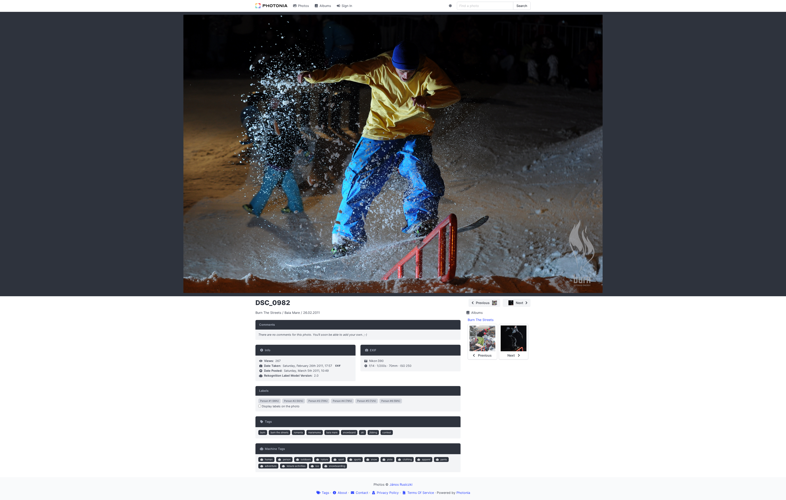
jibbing (373, 432)
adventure (271, 465)
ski (362, 432)
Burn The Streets (481, 320)
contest (386, 432)
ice (317, 465)
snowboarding (337, 465)
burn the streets (279, 432)
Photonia (463, 493)
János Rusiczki (401, 484)
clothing (407, 459)
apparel (426, 459)
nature (324, 459)
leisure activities (296, 465)
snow (374, 459)
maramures (314, 432)
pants (443, 459)
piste (390, 459)
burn (262, 432)
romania (298, 432)
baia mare (332, 432)
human (269, 459)
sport (341, 459)
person (287, 459)
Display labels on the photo (280, 406)
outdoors (306, 459)
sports (357, 459)
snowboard (349, 432)
